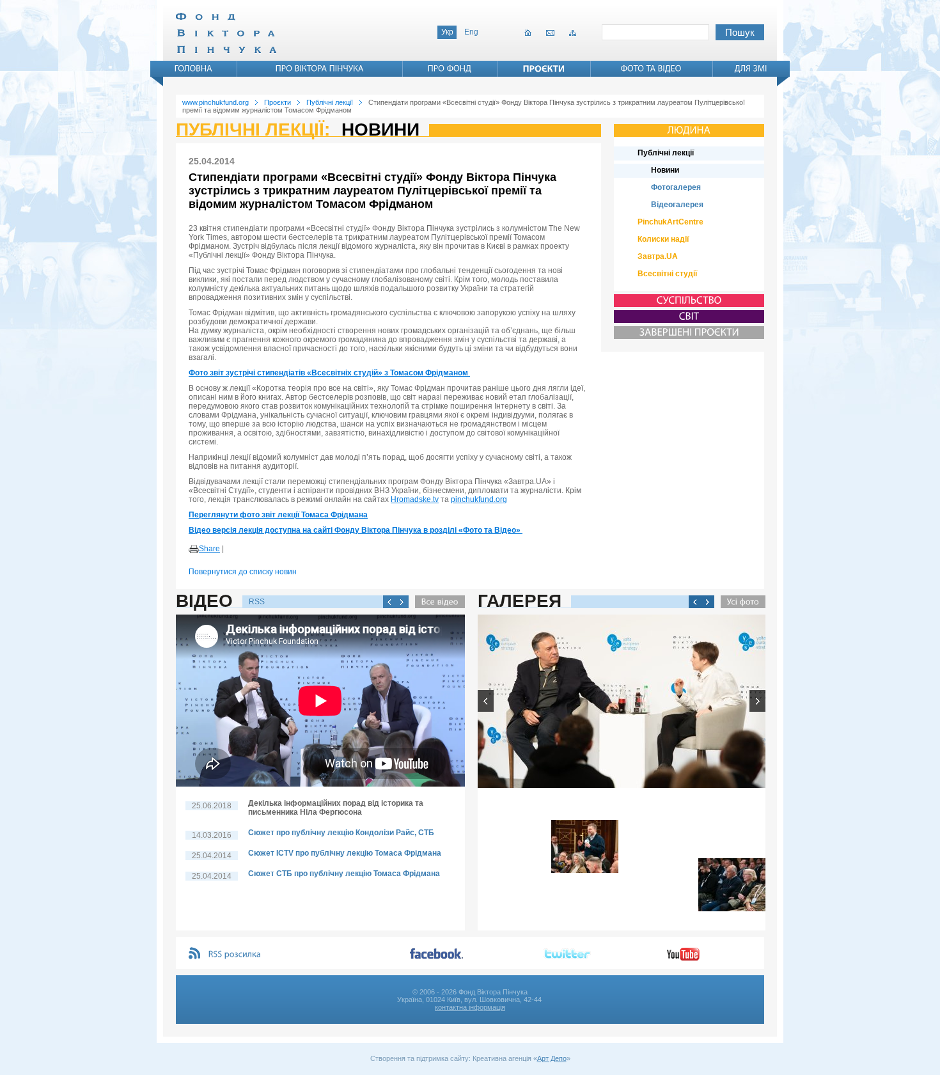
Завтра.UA (658, 256)
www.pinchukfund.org (215, 102)
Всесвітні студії (667, 273)
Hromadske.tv (415, 499)
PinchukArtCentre (670, 221)
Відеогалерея (677, 204)
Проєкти (277, 102)
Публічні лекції (329, 102)
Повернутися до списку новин (243, 571)
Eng (471, 31)
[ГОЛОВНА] (194, 68)
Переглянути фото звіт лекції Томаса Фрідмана (278, 514)
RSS (257, 601)
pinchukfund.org (479, 499)
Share (209, 548)
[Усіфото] (739, 601)
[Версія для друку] (194, 549)
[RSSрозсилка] (235, 954)
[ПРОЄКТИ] (544, 68)
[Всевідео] (437, 601)
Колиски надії (663, 239)
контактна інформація (470, 1007)
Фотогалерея (676, 187)
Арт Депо (552, 1058)
